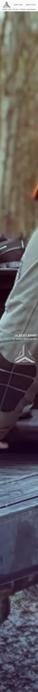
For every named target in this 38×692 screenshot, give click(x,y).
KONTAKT (15, 9)
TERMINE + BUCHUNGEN (27, 9)
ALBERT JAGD (6, 9)
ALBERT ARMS (18, 4)
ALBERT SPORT (31, 4)
